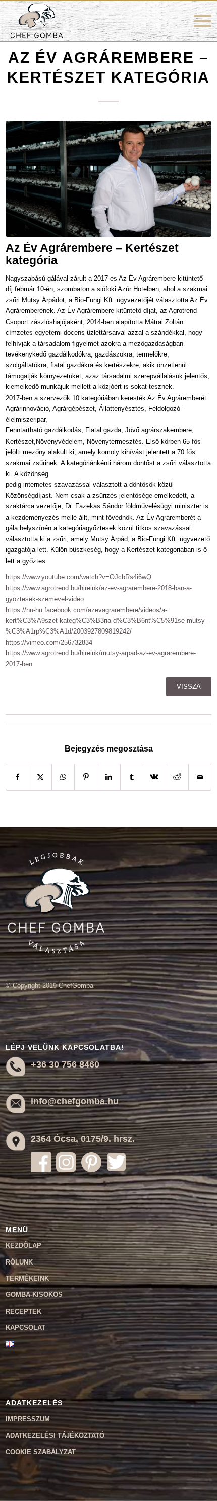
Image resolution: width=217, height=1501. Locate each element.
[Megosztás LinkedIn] (108, 777)
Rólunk (19, 1262)
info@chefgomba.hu (75, 1101)
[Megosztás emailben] (200, 777)
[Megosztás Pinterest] (86, 777)
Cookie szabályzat (41, 1452)
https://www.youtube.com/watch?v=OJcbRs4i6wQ (78, 577)
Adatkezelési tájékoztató (55, 1435)
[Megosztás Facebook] (17, 777)
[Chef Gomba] (88, 21)
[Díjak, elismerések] (109, 179)
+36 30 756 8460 (65, 1064)
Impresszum (28, 1419)
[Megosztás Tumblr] (132, 777)
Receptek (23, 1311)
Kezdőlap (23, 1245)
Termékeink (27, 1278)
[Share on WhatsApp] (63, 777)
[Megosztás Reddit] (177, 777)
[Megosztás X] (40, 777)
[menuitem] (197, 21)
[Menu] (197, 21)
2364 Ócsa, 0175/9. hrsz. (83, 1139)
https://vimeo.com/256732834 (49, 642)
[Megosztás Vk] (154, 777)
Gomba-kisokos (34, 1294)
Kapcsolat (25, 1327)
